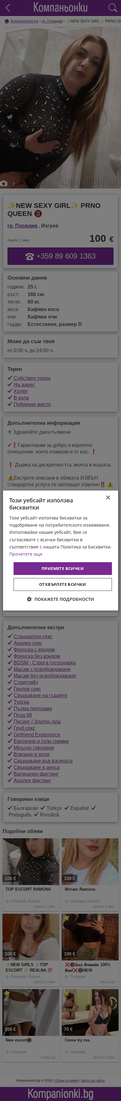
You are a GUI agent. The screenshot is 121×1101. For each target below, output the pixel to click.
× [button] (107, 497)
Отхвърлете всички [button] (62, 584)
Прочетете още (26, 554)
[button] (60, 599)
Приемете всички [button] (63, 568)
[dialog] (60, 551)
